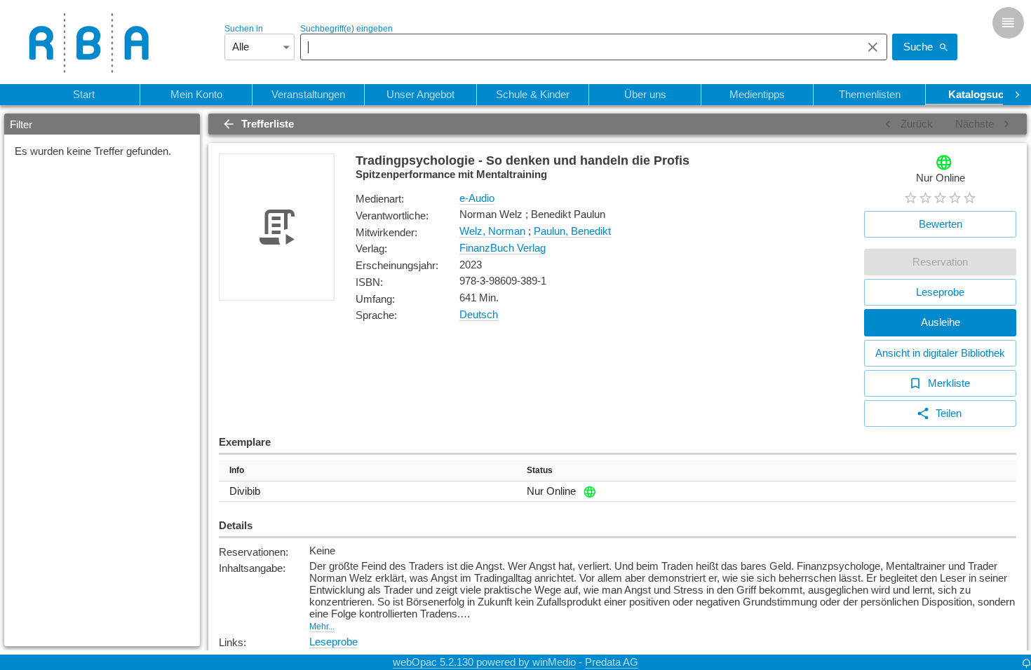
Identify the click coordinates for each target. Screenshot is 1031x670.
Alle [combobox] (240, 47)
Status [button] (540, 470)
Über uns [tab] (645, 94)
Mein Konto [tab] (196, 94)
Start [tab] (84, 94)
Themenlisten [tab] (870, 94)
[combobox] (577, 47)
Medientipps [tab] (757, 94)
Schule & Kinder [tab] (533, 94)
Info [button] (236, 470)
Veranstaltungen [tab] (308, 94)
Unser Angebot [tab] (420, 94)
